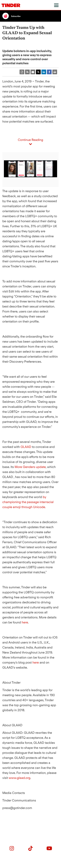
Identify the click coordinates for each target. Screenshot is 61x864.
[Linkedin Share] (43, 72)
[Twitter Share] (38, 72)
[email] (32, 72)
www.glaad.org (19, 778)
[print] (54, 72)
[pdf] (22, 72)
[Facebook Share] (49, 72)
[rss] (27, 72)
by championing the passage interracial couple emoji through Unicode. (28, 502)
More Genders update (30, 467)
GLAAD (25, 447)
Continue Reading (30, 140)
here (24, 622)
